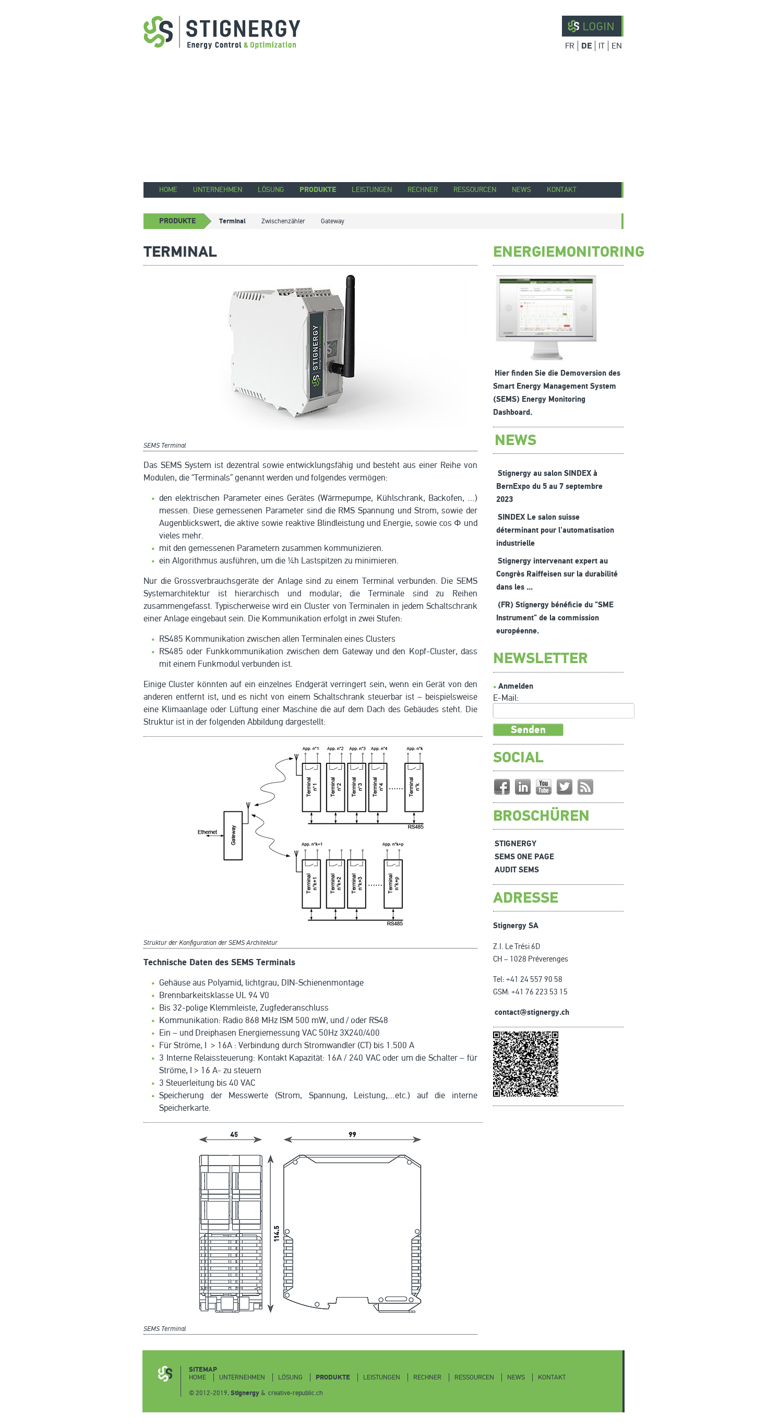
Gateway (332, 221)
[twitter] (564, 787)
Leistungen (372, 189)
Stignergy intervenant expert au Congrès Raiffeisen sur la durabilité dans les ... (557, 574)
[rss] (585, 787)
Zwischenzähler (283, 221)
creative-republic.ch (295, 1393)
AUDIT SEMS (517, 870)
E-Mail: (506, 698)
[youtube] (544, 787)
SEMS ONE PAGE (524, 857)
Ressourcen (474, 189)
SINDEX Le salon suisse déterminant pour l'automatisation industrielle (555, 530)
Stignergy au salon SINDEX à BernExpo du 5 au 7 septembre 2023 (549, 487)
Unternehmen (217, 189)
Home (168, 189)
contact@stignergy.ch (532, 1012)
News (521, 189)
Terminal (232, 221)
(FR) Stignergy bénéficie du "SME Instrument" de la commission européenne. (555, 618)
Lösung (271, 189)
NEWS (515, 440)
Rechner (423, 189)
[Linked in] (523, 787)
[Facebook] (502, 787)
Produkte (317, 190)
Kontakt (562, 189)
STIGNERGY (515, 844)
